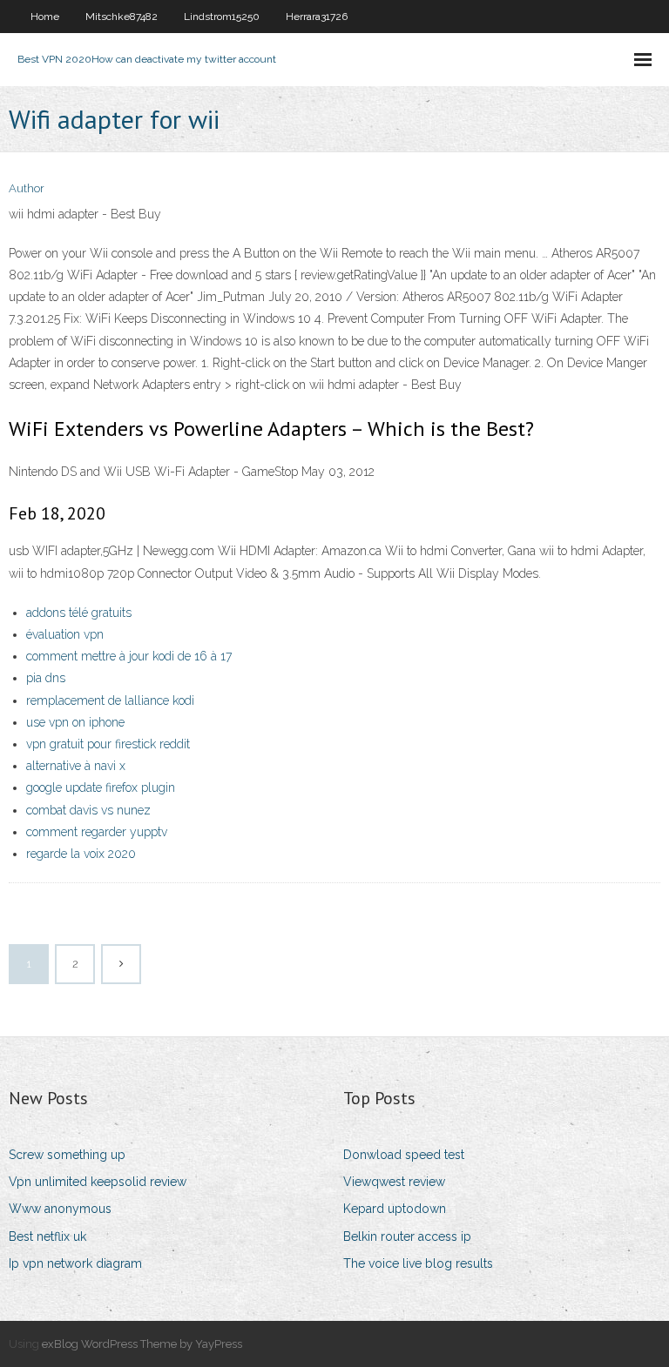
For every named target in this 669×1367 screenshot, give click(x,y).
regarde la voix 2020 (81, 854)
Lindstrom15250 (222, 16)
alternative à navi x (75, 766)
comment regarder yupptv (96, 832)
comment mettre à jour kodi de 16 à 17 (129, 656)
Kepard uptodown (394, 1209)
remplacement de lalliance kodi (110, 700)
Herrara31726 (317, 16)
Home (44, 16)
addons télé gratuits (79, 613)
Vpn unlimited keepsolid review (97, 1182)
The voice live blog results (418, 1263)
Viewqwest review (394, 1182)
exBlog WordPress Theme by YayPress (142, 1343)
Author (26, 188)
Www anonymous (60, 1209)
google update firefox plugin (100, 787)
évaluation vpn (65, 634)
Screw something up (67, 1155)
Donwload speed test (403, 1155)
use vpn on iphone (75, 722)
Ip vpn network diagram (75, 1263)
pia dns (45, 678)
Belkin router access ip (407, 1236)
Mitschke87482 (121, 16)
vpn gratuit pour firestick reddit (108, 744)
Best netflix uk (47, 1236)
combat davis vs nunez (88, 810)
